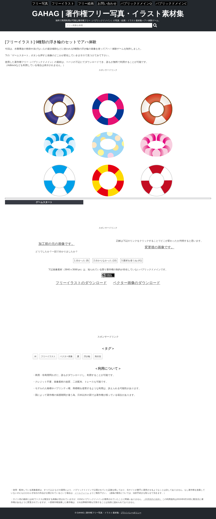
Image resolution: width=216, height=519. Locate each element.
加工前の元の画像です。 (56, 244)
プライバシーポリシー (131, 512)
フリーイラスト (63, 3)
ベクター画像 (66, 356)
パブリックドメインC (171, 3)
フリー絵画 (86, 3)
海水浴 (98, 356)
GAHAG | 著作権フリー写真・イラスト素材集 (108, 13)
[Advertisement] (108, 81)
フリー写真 (40, 3)
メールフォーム (82, 493)
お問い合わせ (107, 3)
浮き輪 (87, 356)
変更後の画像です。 (159, 247)
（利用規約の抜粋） (152, 499)
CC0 (52, 490)
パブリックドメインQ (136, 3)
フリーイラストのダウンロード (81, 283)
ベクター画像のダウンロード (136, 283)
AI (35, 356)
